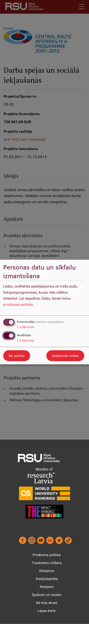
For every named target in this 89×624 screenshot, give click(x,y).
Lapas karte (47, 610)
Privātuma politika (47, 554)
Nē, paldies (17, 355)
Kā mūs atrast (46, 602)
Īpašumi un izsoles (46, 594)
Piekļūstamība (47, 578)
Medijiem (47, 586)
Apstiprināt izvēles (65, 355)
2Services (25, 327)
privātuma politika (18, 304)
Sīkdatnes (46, 570)
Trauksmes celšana (47, 562)
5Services (25, 340)
